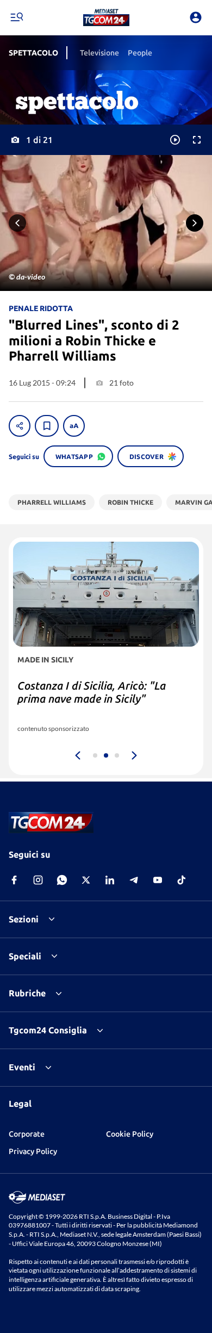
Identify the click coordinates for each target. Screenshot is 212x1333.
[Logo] (106, 17)
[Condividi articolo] (19, 426)
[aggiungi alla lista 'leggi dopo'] (47, 426)
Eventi (22, 1067)
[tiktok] (181, 880)
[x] (85, 880)
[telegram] (133, 880)
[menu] (16, 17)
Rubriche (27, 993)
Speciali (25, 956)
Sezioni (24, 919)
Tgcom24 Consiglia (48, 1030)
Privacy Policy (33, 1151)
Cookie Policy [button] (129, 1134)
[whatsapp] (62, 880)
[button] (106, 17)
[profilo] (195, 17)
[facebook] (14, 880)
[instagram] (38, 880)
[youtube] (157, 880)
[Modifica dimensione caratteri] (74, 426)
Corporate (27, 1134)
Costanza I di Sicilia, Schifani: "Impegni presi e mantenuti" (88, 692)
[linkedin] (109, 880)
